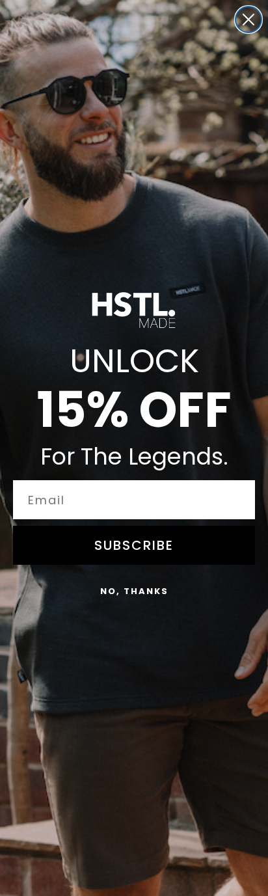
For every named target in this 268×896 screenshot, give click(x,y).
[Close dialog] (248, 20)
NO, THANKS (134, 591)
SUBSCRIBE (134, 545)
